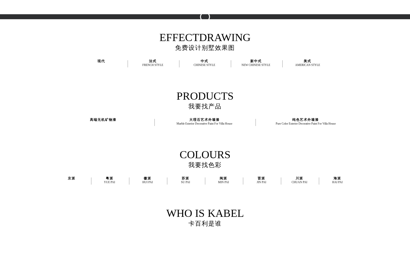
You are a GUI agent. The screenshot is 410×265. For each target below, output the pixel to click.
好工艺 (215, 7)
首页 (164, 7)
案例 (247, 7)
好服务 (232, 7)
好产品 (180, 7)
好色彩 (197, 7)
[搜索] (382, 7)
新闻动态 (265, 7)
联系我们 (286, 7)
